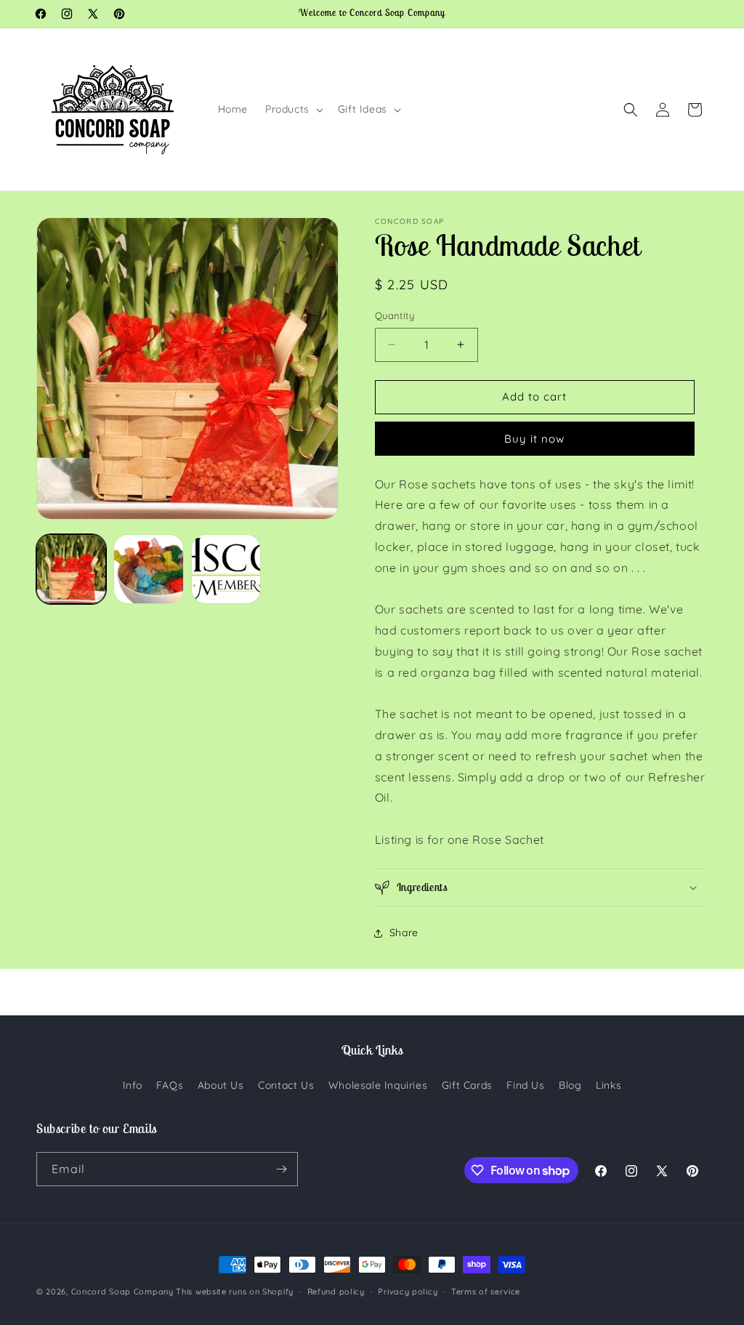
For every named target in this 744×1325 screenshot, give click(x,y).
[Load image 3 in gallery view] (226, 569)
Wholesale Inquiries (377, 1085)
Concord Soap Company (122, 1291)
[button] (292, 109)
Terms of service (485, 1291)
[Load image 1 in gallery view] (71, 569)
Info (132, 1085)
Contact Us (286, 1085)
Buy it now (534, 439)
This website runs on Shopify (235, 1291)
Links (608, 1085)
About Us (221, 1085)
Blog (570, 1085)
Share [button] (403, 932)
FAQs (169, 1085)
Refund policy (336, 1291)
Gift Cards (467, 1085)
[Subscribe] (281, 1169)
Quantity (394, 315)
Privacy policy (407, 1291)
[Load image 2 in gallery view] (148, 569)
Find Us (525, 1085)
